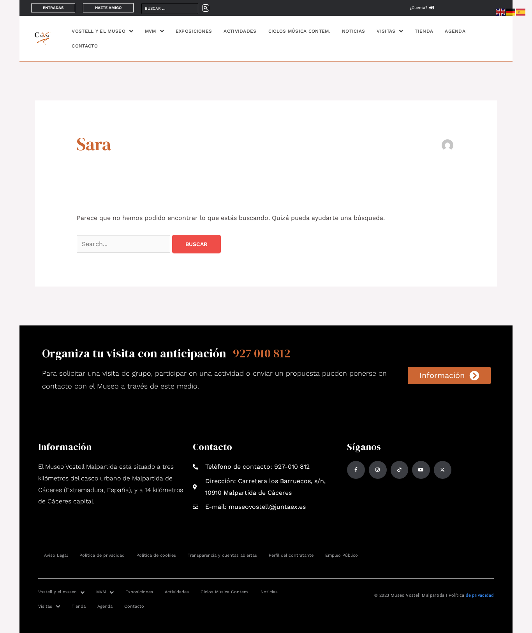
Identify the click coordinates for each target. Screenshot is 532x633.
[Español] (521, 11)
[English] (501, 11)
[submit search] (205, 8)
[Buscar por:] (124, 244)
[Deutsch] (511, 11)
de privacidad (479, 595)
